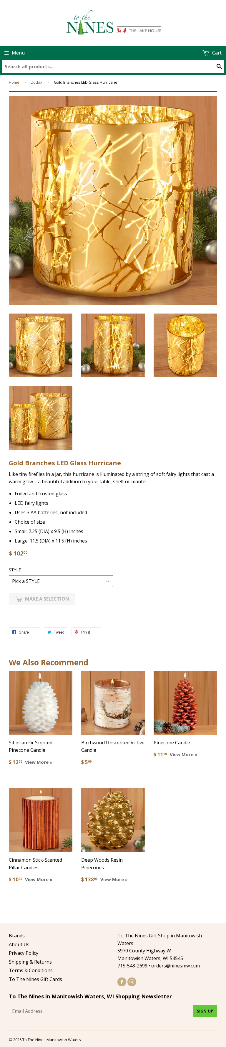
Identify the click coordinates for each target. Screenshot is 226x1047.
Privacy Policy (23, 953)
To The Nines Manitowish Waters (51, 1039)
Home (14, 82)
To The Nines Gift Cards (35, 979)
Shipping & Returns (30, 962)
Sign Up (205, 1011)
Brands (17, 935)
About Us (19, 944)
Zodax (36, 82)
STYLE (15, 570)
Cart (216, 53)
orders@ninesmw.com (175, 965)
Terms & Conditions (31, 970)
